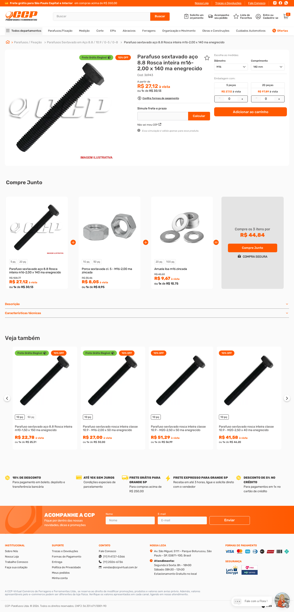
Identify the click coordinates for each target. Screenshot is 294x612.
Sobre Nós (11, 551)
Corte (100, 30)
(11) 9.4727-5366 (114, 556)
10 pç (86, 261)
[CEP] (163, 115)
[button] (158, 98)
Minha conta (60, 578)
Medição (84, 30)
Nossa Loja (202, 3)
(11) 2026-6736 (113, 562)
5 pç (13, 261)
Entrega (57, 562)
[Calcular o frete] (199, 116)
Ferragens (149, 30)
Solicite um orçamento (197, 16)
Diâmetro (220, 60)
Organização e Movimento (178, 30)
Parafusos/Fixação (60, 30)
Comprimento (259, 60)
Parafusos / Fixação (28, 42)
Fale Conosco (256, 3)
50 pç (96, 261)
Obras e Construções (215, 30)
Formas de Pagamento (66, 556)
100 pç (170, 261)
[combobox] (111, 16)
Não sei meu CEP (147, 124)
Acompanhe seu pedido (221, 16)
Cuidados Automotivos (251, 30)
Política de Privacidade (66, 567)
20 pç (22, 261)
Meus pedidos (61, 572)
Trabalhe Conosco (16, 562)
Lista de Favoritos (246, 16)
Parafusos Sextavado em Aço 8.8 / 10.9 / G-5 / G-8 (82, 42)
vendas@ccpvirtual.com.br (120, 567)
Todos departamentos (26, 30)
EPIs (113, 30)
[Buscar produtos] (160, 16)
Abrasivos (129, 30)
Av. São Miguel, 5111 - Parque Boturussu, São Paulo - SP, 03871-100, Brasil (183, 553)
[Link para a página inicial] (8, 42)
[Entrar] (267, 16)
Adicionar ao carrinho (250, 112)
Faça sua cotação (16, 567)
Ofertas (282, 30)
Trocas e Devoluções (228, 3)
